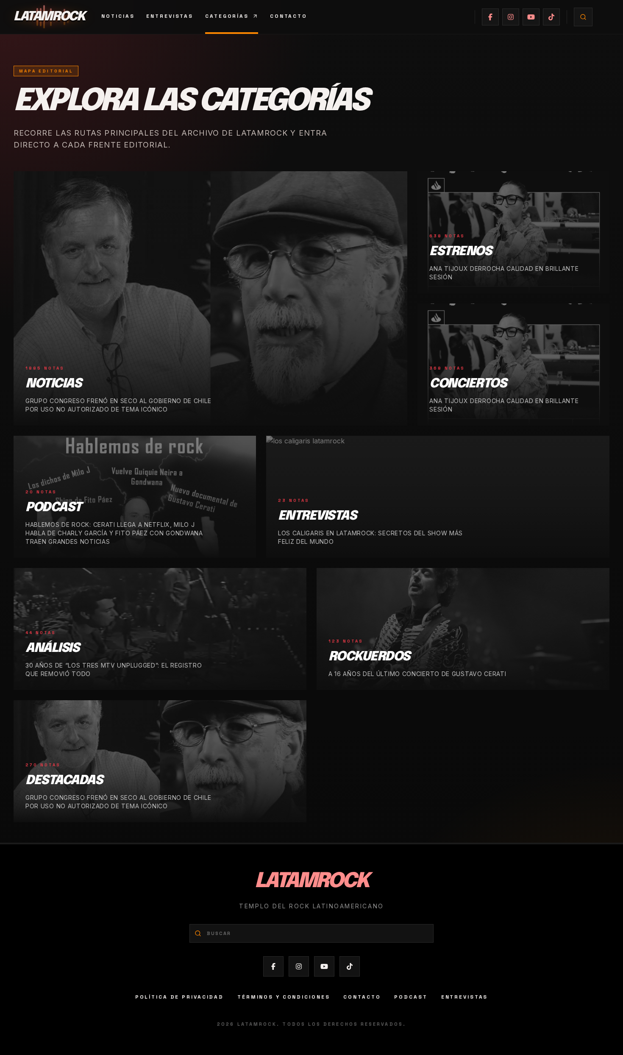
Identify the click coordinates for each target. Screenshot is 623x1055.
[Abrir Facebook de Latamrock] (490, 16)
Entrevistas (169, 16)
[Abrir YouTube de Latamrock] (531, 16)
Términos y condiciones (283, 997)
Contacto (288, 16)
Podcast (410, 997)
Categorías (227, 16)
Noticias (117, 16)
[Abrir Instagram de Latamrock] (510, 16)
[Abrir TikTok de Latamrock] (551, 16)
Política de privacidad (179, 997)
